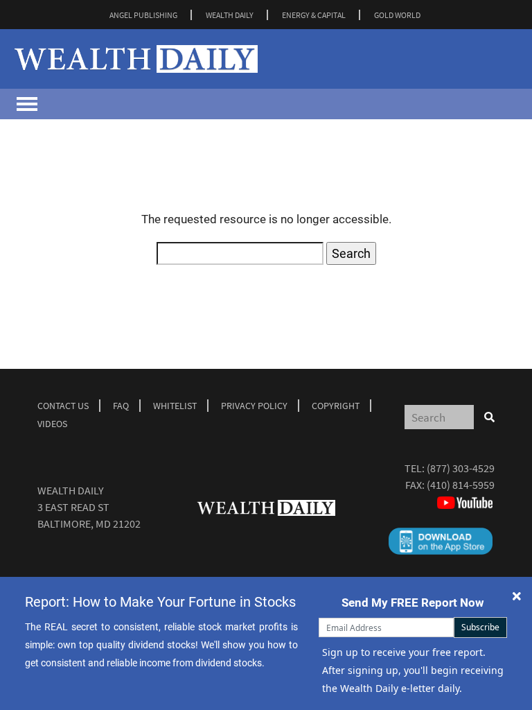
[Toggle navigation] (27, 104)
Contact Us (63, 405)
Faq (121, 405)
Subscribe (480, 627)
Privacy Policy (254, 405)
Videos (52, 423)
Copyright (336, 405)
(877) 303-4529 (461, 468)
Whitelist (175, 405)
